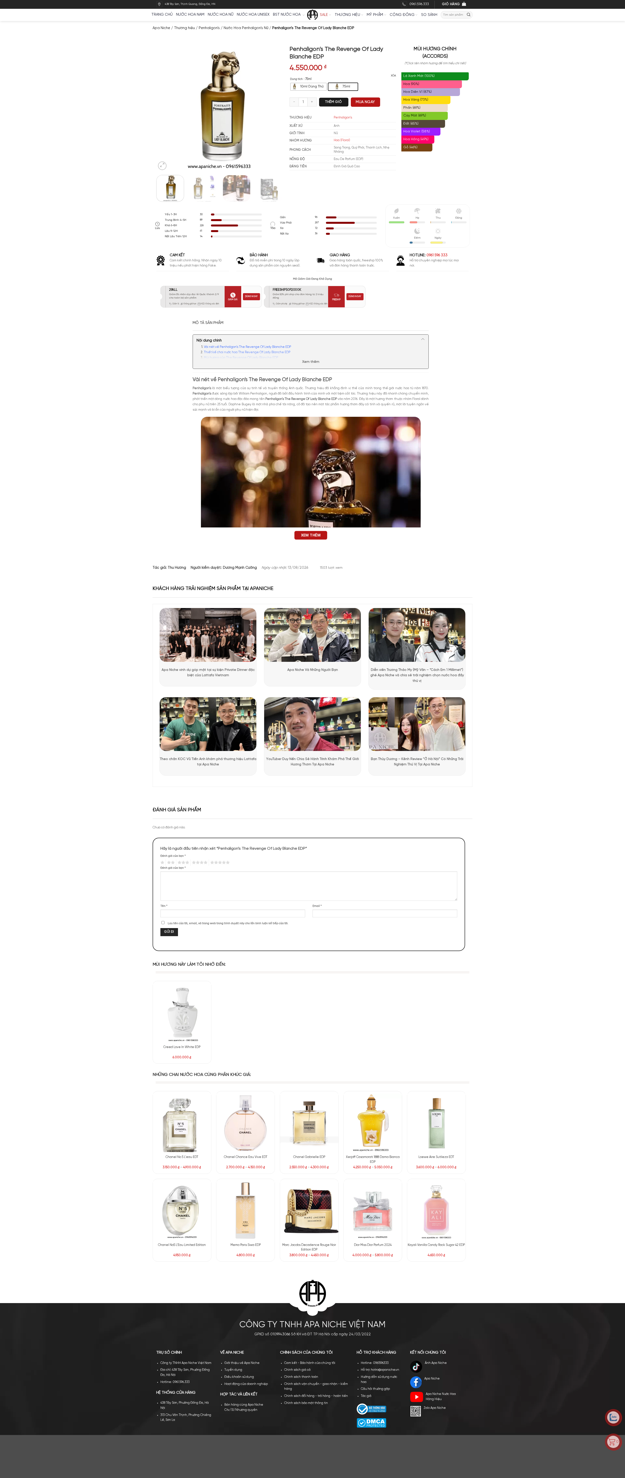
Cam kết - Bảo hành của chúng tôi (309, 1275)
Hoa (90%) (411, 84)
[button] (162, 165)
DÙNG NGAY (251, 296)
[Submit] (469, 15)
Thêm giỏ (333, 102)
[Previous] (165, 108)
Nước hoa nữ (220, 15)
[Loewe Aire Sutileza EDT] (436, 1123)
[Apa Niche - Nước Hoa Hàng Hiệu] (312, 15)
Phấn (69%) (411, 108)
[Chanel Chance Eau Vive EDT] (245, 1123)
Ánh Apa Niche (436, 1275)
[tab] (208, 323)
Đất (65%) (410, 124)
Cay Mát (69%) (414, 116)
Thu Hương (177, 568)
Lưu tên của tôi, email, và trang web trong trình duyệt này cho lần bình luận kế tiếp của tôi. (228, 923)
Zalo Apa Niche (435, 1320)
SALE (324, 15)
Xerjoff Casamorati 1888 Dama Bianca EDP (373, 1160)
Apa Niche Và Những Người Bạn (312, 670)
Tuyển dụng (233, 1282)
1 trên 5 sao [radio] (161, 862)
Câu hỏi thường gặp (375, 1301)
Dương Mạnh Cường (240, 568)
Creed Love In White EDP (181, 1047)
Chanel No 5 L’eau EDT (182, 1157)
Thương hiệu (347, 15)
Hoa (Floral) (342, 140)
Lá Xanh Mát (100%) (419, 76)
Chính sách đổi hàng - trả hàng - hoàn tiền (316, 1308)
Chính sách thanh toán (301, 1289)
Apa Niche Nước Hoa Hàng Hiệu (441, 1309)
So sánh (429, 15)
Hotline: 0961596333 (375, 1275)
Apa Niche (161, 28)
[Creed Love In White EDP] (182, 1013)
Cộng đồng (402, 15)
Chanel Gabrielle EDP (309, 1157)
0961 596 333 (437, 255)
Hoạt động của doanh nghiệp (246, 1296)
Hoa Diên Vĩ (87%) (417, 92)
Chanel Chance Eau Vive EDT (245, 1157)
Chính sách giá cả (297, 1282)
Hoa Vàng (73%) (415, 100)
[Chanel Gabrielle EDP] (309, 1123)
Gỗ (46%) (410, 147)
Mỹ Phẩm (375, 15)
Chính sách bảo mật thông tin (306, 1315)
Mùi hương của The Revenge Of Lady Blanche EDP (241, 357)
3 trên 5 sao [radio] (182, 862)
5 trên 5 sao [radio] (219, 862)
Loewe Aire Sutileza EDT (436, 1157)
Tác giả (366, 1308)
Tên (163, 906)
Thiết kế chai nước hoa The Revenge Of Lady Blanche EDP (247, 352)
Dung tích (296, 79)
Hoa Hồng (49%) (415, 139)
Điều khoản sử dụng (239, 1289)
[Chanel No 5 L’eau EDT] (182, 1123)
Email (317, 906)
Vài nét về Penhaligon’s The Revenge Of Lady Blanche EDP (247, 347)
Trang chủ (162, 15)
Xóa (393, 75)
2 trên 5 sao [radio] (170, 862)
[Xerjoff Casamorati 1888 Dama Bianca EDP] (373, 1123)
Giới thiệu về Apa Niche (242, 1275)
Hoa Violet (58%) (416, 131)
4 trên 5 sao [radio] (199, 862)
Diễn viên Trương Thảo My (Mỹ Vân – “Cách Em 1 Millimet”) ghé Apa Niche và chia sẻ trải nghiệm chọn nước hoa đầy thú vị (417, 675)
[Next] (273, 108)
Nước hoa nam (190, 15)
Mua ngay (365, 102)
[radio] (308, 86)
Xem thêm (310, 362)
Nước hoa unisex (253, 15)
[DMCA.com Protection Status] (371, 1335)
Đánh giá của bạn (173, 856)
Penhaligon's (209, 28)
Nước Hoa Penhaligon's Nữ (246, 28)
